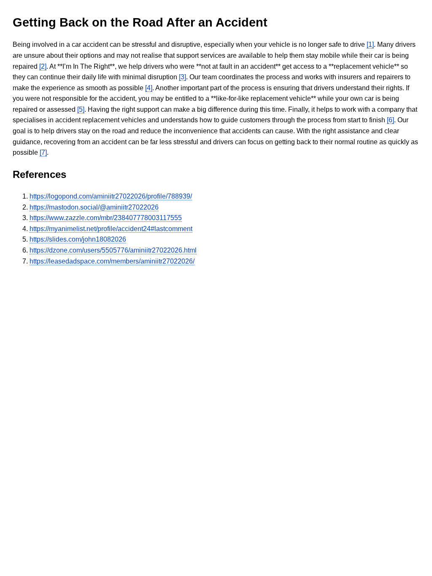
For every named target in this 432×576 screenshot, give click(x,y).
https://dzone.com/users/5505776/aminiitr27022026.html (113, 250)
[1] (370, 44)
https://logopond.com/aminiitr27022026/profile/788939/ (111, 196)
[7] (43, 152)
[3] (182, 77)
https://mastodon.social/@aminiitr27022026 (94, 207)
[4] (148, 88)
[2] (42, 66)
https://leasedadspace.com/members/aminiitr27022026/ (112, 261)
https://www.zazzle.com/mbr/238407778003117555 (106, 217)
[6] (390, 120)
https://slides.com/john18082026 (78, 239)
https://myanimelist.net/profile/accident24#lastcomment (111, 228)
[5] (80, 109)
